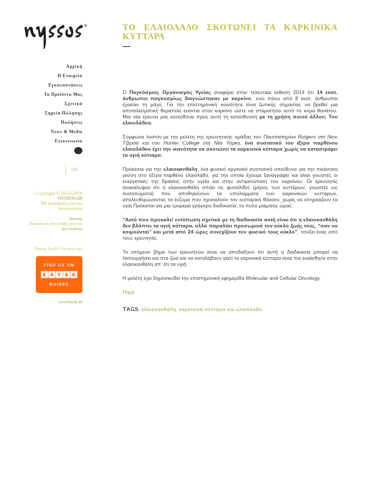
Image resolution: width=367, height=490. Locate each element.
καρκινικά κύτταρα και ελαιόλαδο (220, 309)
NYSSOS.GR (70, 198)
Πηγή (128, 292)
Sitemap (75, 218)
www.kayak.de (70, 302)
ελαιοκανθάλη (159, 309)
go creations (72, 228)
